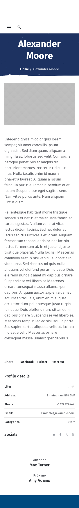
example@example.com (58, 413)
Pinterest (57, 362)
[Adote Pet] (39, 12)
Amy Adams (39, 480)
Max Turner (40, 465)
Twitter (42, 362)
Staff (71, 421)
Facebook (27, 362)
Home (24, 69)
